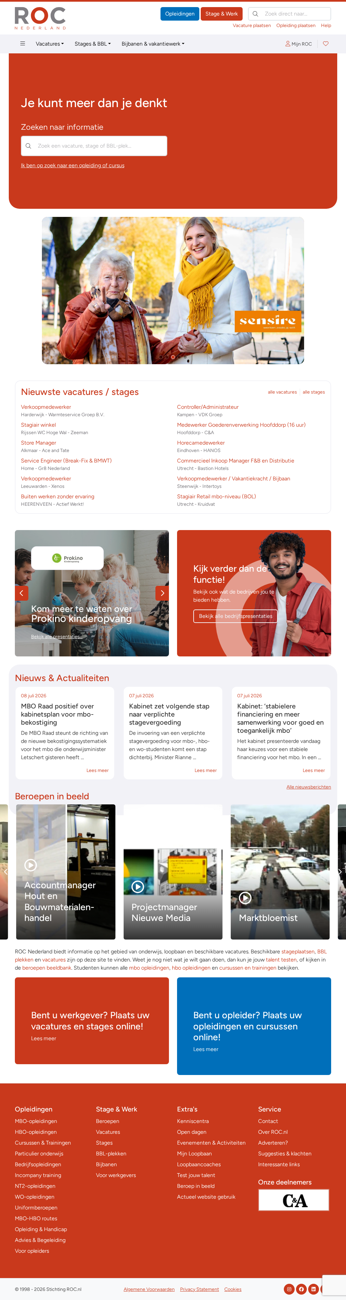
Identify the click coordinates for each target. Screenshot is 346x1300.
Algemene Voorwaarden (149, 1289)
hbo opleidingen (191, 968)
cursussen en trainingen (247, 968)
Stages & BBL (91, 44)
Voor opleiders (32, 1251)
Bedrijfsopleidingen (38, 1164)
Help (326, 25)
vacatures (54, 959)
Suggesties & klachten (285, 1153)
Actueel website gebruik (206, 1197)
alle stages (314, 392)
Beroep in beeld (196, 1186)
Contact (268, 1121)
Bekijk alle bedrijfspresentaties (235, 616)
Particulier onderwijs (39, 1153)
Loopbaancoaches (199, 1164)
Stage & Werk (221, 13)
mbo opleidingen (149, 968)
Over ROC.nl (273, 1132)
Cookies (233, 1289)
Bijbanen (106, 1164)
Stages (104, 1143)
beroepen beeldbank (46, 968)
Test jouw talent (196, 1175)
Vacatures (48, 44)
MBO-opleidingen (36, 1121)
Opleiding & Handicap (41, 1229)
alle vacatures (282, 392)
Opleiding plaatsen (296, 25)
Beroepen (107, 1121)
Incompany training (38, 1175)
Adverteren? (273, 1143)
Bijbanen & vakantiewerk (151, 44)
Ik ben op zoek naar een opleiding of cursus (72, 165)
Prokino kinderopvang (81, 618)
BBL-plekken (111, 1153)
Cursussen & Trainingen (43, 1143)
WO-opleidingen (34, 1197)
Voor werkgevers (116, 1175)
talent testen (281, 959)
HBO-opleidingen (36, 1132)
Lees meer (97, 770)
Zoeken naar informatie (62, 127)
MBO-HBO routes (36, 1218)
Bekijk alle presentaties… (56, 637)
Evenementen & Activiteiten (211, 1143)
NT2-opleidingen (35, 1186)
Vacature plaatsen (252, 25)
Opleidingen (180, 13)
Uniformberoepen (36, 1207)
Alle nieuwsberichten (309, 787)
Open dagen (191, 1132)
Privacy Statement (199, 1289)
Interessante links (279, 1164)
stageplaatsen (298, 951)
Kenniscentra (193, 1121)
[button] (161, 357)
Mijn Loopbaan (194, 1153)
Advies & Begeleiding (40, 1240)
